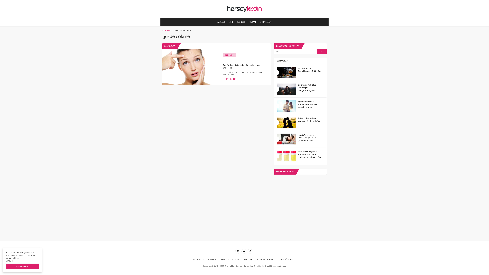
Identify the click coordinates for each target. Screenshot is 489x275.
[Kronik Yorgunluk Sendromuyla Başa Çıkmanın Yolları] (286, 139)
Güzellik (221, 22)
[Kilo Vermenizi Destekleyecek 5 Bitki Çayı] (286, 72)
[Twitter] (243, 251)
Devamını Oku (231, 79)
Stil (231, 22)
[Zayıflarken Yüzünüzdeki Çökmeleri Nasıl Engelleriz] (189, 67)
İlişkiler (241, 22)
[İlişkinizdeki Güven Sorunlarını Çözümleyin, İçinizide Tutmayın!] (286, 106)
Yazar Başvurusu (265, 259)
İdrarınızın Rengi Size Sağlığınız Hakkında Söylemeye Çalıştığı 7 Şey (309, 154)
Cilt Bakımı (229, 55)
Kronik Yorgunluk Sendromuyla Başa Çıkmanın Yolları (307, 138)
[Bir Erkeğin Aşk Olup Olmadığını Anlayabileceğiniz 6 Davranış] (286, 89)
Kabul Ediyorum (22, 266)
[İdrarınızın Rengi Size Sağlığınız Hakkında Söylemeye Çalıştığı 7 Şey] (286, 156)
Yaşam (252, 22)
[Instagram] (237, 251)
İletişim (212, 259)
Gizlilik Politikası (229, 259)
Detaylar (9, 261)
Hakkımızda (199, 259)
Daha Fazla (265, 22)
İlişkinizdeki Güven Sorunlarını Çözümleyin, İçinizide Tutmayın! (309, 104)
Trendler (248, 259)
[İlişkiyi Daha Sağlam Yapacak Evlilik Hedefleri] (286, 122)
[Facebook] (250, 251)
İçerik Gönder (285, 259)
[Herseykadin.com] (244, 9)
